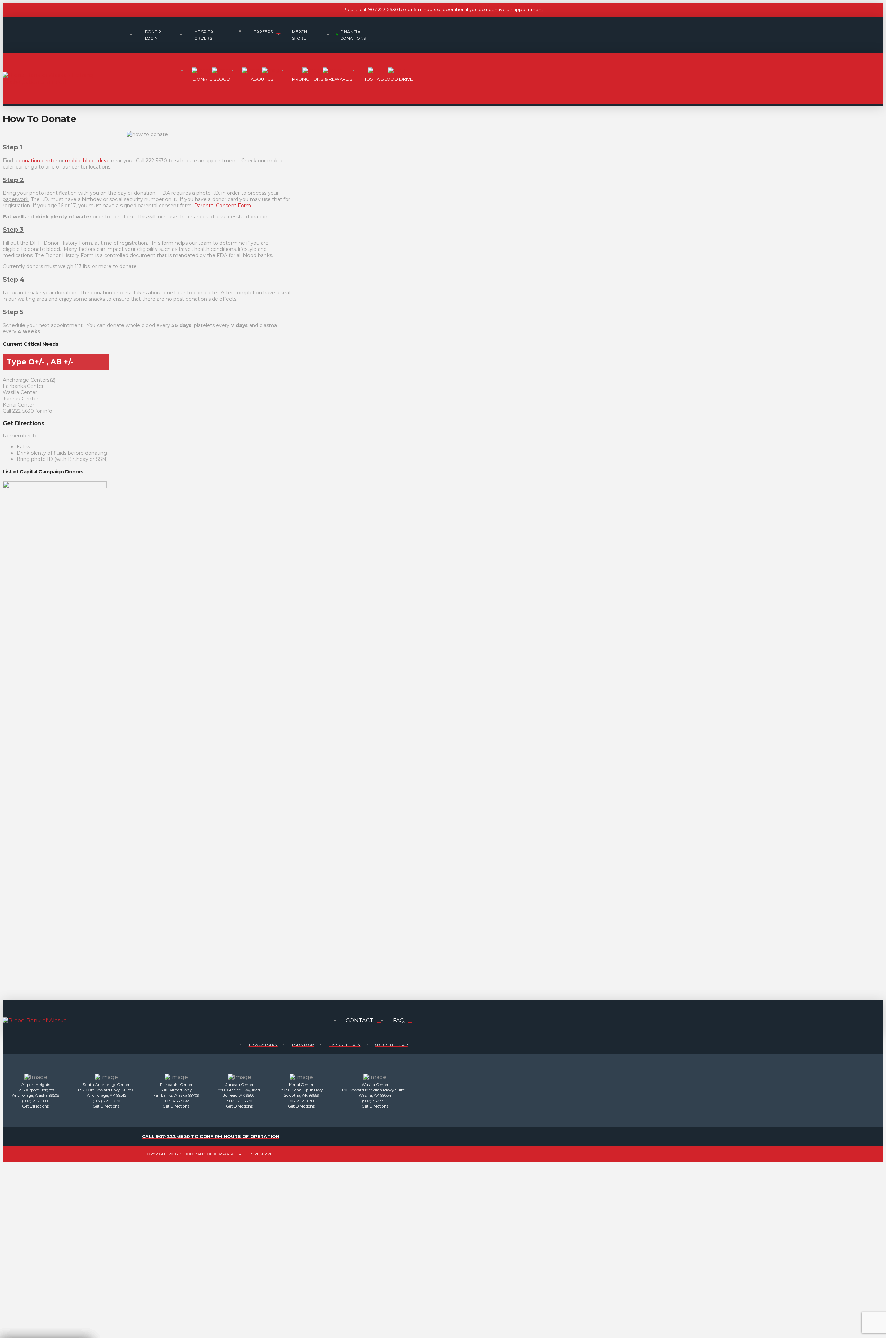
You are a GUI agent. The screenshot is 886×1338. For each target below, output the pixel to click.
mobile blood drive (87, 160)
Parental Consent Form (222, 205)
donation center (39, 160)
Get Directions (23, 423)
